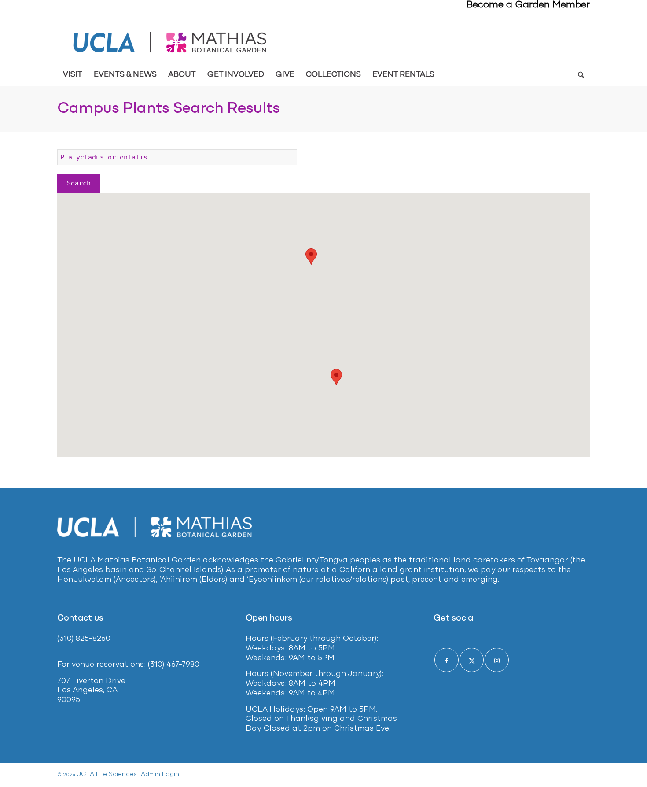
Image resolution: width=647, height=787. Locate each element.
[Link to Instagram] (497, 660)
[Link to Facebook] (446, 660)
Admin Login (160, 774)
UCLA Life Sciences (107, 774)
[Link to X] (472, 660)
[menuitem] (72, 75)
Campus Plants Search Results (168, 109)
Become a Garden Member (528, 5)
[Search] (581, 75)
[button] (311, 256)
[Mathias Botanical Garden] (170, 42)
